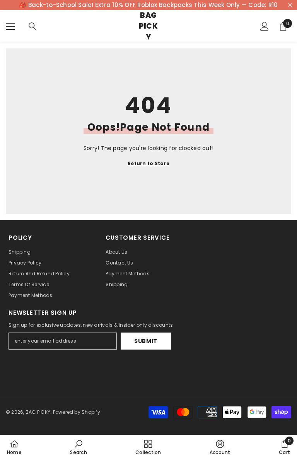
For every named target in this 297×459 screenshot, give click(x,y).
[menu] (10, 26)
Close (290, 5)
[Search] (32, 26)
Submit (145, 341)
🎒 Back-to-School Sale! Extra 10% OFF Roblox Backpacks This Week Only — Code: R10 (148, 5)
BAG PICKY (38, 412)
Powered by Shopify (76, 412)
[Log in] (264, 26)
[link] (78, 447)
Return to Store (148, 163)
